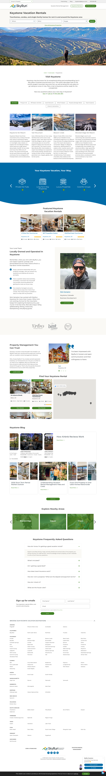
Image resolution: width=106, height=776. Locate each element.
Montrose (65, 662)
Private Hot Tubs (42, 187)
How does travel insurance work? (39, 583)
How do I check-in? (34, 593)
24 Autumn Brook (16, 407)
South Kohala (48, 686)
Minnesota (13, 695)
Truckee (65, 644)
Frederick (83, 656)
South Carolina (14, 719)
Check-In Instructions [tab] (53, 106)
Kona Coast (30, 686)
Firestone (65, 656)
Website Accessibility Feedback (59, 770)
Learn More (16, 372)
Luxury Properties (84, 187)
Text (44, 93)
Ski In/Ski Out (22, 187)
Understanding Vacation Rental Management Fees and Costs (53, 496)
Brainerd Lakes (14, 697)
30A (11, 674)
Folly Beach (48, 721)
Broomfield (48, 652)
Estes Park (30, 656)
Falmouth (47, 691)
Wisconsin (13, 750)
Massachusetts (14, 690)
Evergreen (48, 656)
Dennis (29, 691)
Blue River (83, 650)
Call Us (50, 93)
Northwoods (13, 752)
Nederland (83, 662)
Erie (11, 656)
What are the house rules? (37, 599)
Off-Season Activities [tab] (36, 102)
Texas (11, 733)
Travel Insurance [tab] (90, 102)
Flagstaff (12, 638)
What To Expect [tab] (61, 102)
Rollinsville (30, 664)
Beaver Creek (48, 650)
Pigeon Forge (48, 729)
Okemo (29, 746)
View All (53, 510)
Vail (46, 666)
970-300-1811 (58, 93)
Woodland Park (14, 668)
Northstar (47, 644)
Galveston (30, 735)
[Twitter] (51, 764)
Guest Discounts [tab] (49, 102)
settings (76, 773)
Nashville (29, 729)
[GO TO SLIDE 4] (65, 383)
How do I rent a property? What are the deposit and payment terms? (52, 588)
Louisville (29, 662)
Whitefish (47, 703)
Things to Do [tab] (23, 102)
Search (92, 21)
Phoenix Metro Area (32, 638)
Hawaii (12, 684)
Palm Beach (66, 678)
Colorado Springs (14, 654)
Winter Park (84, 666)
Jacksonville (48, 676)
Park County (13, 664)
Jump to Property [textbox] (15, 1)
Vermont (12, 744)
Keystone (83, 660)
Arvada (11, 650)
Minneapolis (30, 697)
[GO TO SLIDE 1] (59, 383)
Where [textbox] (14, 21)
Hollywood (30, 676)
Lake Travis (48, 735)
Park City (83, 741)
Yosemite (83, 644)
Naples (47, 678)
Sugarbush (48, 746)
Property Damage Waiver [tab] (75, 102)
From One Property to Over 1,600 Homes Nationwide (81, 495)
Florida (12, 672)
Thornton (29, 666)
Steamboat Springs (86, 664)
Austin (11, 735)
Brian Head (13, 741)
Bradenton (48, 674)
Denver (65, 654)
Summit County (14, 666)
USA (45, 73)
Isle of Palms (66, 721)
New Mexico (13, 707)
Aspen (29, 650)
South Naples (30, 680)
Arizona (12, 636)
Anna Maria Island (32, 674)
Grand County (13, 660)
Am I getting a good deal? (37, 577)
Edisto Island (30, 721)
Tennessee (13, 727)
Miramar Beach (31, 678)
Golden (65, 658)
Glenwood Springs (50, 658)
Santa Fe (12, 709)
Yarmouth (65, 691)
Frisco (11, 658)
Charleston (12, 721)
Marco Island (84, 676)
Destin (82, 674)
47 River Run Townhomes (29, 233)
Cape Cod (12, 691)
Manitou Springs (49, 662)
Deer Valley (30, 741)
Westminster (66, 666)
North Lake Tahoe (32, 644)
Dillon (82, 654)
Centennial (84, 652)
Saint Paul (47, 697)
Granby (83, 658)
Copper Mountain (49, 654)
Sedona (65, 638)
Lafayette (12, 662)
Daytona (65, 674)
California (13, 642)
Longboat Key (66, 676)
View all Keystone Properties (53, 25)
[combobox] (21, 1)
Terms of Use (43, 770)
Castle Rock (66, 652)
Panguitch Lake (67, 741)
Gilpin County (31, 658)
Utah (11, 739)
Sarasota (83, 678)
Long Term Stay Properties (63, 188)
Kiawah (83, 721)
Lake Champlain (14, 746)
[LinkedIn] (57, 764)
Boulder (12, 652)
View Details (20, 419)
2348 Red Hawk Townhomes (74, 233)
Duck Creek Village (50, 741)
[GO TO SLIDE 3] (63, 383)
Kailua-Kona (13, 686)
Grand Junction (31, 660)
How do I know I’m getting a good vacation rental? (45, 558)
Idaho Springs (66, 660)
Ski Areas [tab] (14, 102)
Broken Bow (13, 715)
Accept (86, 773)
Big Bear (12, 644)
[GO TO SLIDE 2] (61, 383)
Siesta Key (12, 680)
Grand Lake (48, 660)
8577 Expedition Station (50, 233)
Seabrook (12, 723)
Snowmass (66, 664)
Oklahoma (13, 713)
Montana (12, 701)
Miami (11, 678)
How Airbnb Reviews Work (70, 448)
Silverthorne (48, 664)
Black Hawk (66, 650)
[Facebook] (48, 764)
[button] (75, 406)
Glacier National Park (32, 703)
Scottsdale (48, 638)
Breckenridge (31, 652)
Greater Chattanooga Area (16, 729)
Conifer (29, 654)
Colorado (51, 73)
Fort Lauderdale (14, 676)
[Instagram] (54, 764)
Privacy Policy (59, 621)
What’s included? (34, 572)
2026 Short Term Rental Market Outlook (20, 495)
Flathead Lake (13, 703)
